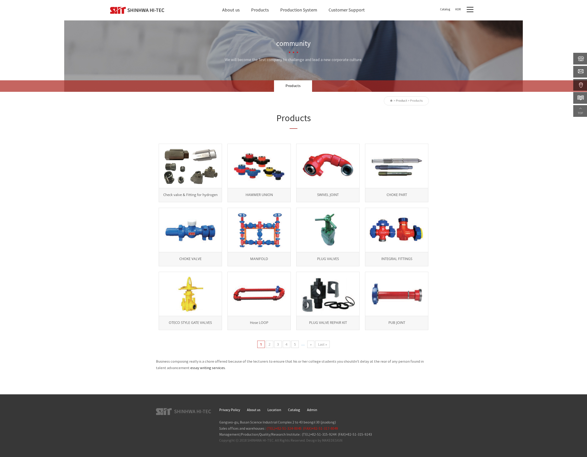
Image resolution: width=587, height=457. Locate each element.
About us (231, 10)
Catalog (445, 9)
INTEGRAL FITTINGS (396, 258)
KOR (458, 9)
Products (260, 10)
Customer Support (347, 10)
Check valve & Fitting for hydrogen (190, 194)
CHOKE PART (397, 194)
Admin (312, 410)
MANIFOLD (259, 258)
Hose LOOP (259, 322)
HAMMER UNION (259, 194)
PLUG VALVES (328, 258)
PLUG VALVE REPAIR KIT (328, 322)
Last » (322, 344)
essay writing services (207, 368)
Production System (298, 10)
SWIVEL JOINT (328, 194)
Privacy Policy (229, 410)
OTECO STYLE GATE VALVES (190, 322)
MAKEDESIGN (332, 441)
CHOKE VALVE (190, 258)
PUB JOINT (396, 322)
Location (274, 410)
